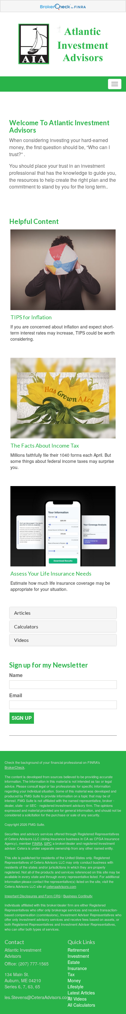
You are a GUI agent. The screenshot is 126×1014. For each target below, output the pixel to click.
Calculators (26, 626)
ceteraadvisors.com (61, 886)
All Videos (77, 999)
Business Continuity (78, 895)
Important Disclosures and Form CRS (33, 895)
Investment (78, 956)
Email (15, 695)
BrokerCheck (14, 767)
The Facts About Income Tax (44, 445)
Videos (21, 640)
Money (74, 980)
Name (16, 675)
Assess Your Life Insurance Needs (50, 573)
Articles (22, 613)
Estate (74, 962)
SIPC (48, 843)
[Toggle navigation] (114, 84)
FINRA (37, 843)
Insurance (77, 968)
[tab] (63, 613)
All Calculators (81, 1005)
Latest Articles (81, 993)
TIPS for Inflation (31, 317)
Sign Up (22, 717)
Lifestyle (75, 986)
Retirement (78, 950)
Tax (71, 974)
